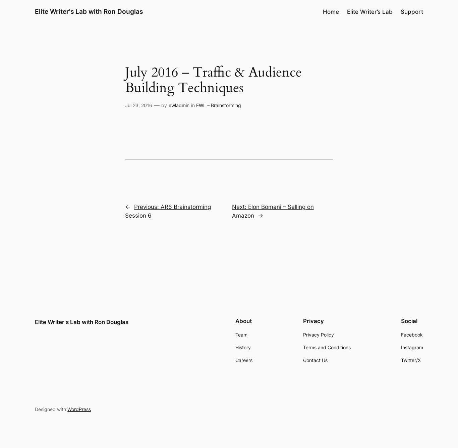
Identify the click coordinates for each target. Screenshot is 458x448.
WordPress (79, 409)
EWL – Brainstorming (218, 105)
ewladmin (179, 105)
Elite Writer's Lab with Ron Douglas (89, 11)
